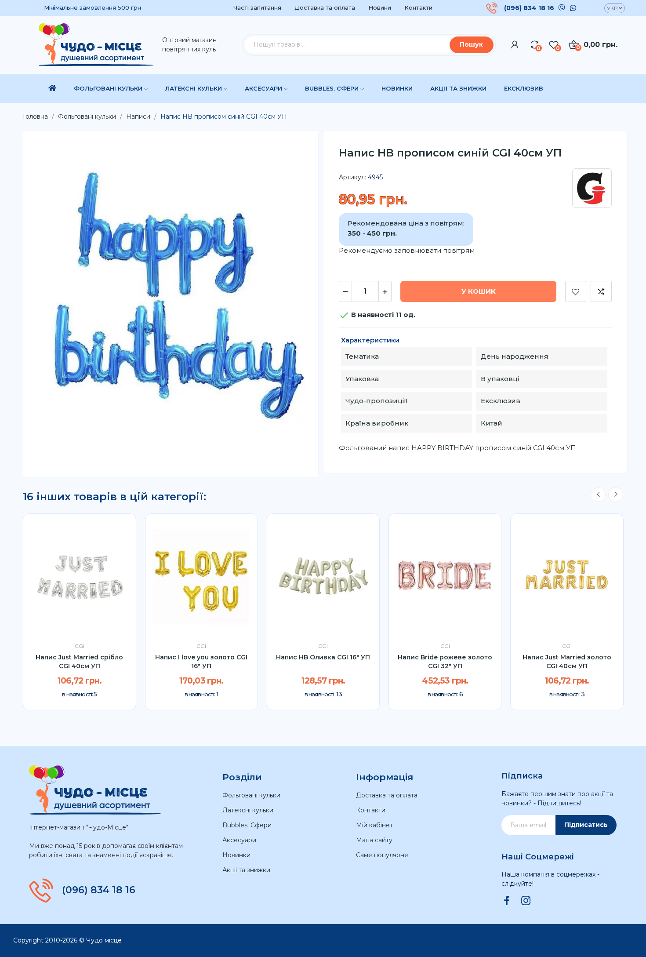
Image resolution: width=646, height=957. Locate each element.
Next (615, 494)
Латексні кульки (247, 810)
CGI (79, 646)
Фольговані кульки (251, 795)
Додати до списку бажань (575, 291)
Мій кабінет (374, 825)
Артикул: (352, 177)
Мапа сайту (374, 840)
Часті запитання (257, 7)
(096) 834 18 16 (529, 8)
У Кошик (478, 291)
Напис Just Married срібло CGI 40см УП (79, 661)
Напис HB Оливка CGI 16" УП (323, 657)
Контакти (418, 7)
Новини (379, 7)
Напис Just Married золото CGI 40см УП (567, 661)
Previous (598, 494)
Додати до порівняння (601, 291)
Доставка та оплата (324, 7)
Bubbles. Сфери (247, 825)
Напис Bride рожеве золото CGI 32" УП (445, 661)
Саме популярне (382, 855)
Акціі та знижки (246, 870)
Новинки (236, 855)
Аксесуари (239, 840)
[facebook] (506, 901)
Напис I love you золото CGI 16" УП (201, 661)
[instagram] (526, 901)
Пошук (471, 44)
